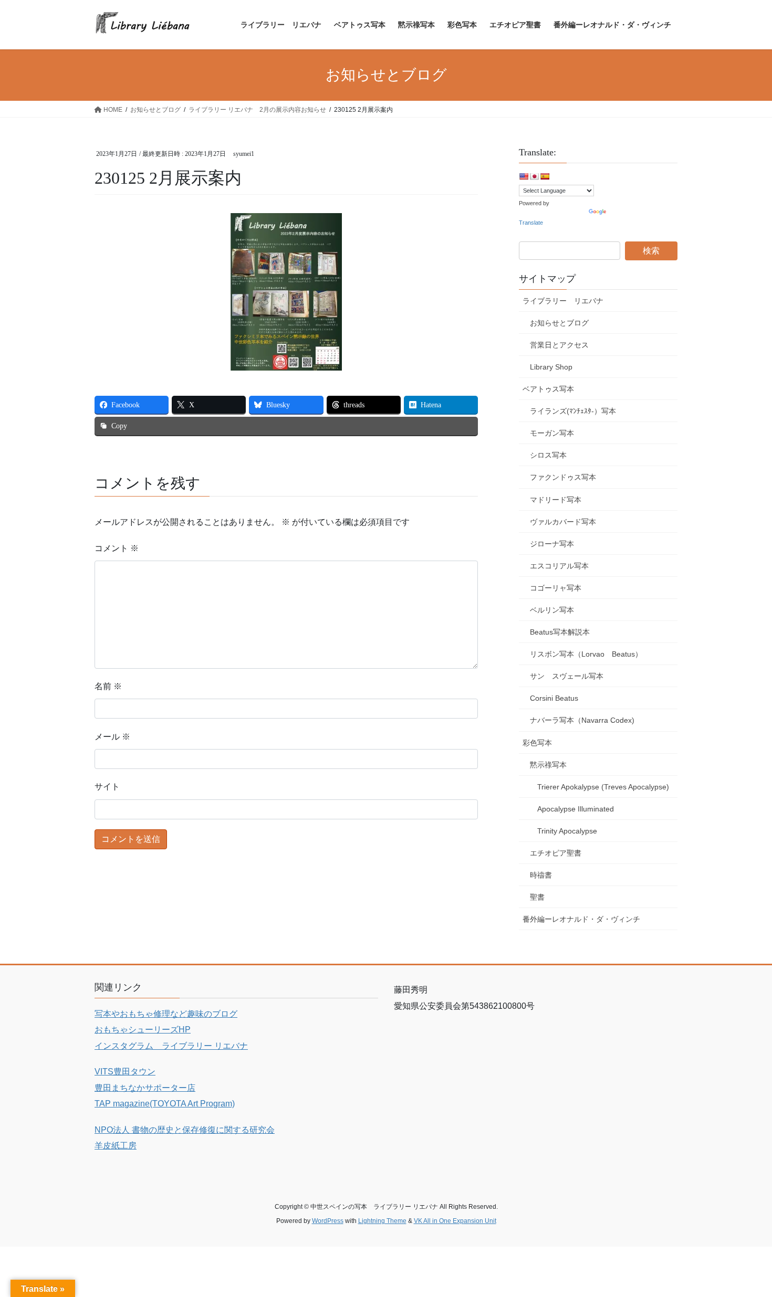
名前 (108, 686)
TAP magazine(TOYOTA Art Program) (165, 1103)
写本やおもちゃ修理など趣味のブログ (166, 1013)
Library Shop (551, 367)
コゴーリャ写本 (555, 588)
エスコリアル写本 (559, 566)
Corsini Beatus (554, 698)
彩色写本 (537, 743)
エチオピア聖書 (555, 853)
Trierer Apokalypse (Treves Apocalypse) (603, 787)
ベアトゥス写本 (548, 389)
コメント (117, 548)
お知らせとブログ (559, 323)
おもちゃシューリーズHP (143, 1029)
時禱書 (541, 875)
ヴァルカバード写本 (563, 522)
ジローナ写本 (552, 544)
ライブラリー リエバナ (563, 301)
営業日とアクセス (559, 345)
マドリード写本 (555, 499)
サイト (107, 786)
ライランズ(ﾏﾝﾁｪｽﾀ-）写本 (573, 411)
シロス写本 (548, 455)
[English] (523, 176)
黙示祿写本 (548, 765)
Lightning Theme (382, 1221)
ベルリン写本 (552, 610)
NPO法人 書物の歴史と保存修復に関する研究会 (185, 1129)
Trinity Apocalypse (567, 831)
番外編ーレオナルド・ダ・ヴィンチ (581, 919)
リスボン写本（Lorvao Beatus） (586, 654)
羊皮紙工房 (116, 1145)
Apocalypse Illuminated (575, 809)
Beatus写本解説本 (560, 632)
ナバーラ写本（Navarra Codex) (582, 720)
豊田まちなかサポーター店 (145, 1087)
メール (112, 736)
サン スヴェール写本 (566, 676)
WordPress (327, 1221)
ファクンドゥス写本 (563, 477)
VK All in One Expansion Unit (455, 1221)
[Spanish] (544, 176)
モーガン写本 (552, 433)
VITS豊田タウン (125, 1071)
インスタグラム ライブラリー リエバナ (171, 1045)
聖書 (537, 897)
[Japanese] (534, 176)
